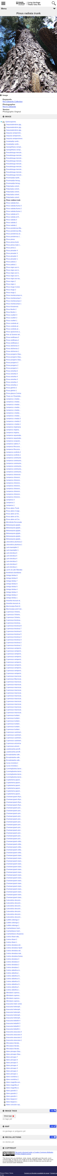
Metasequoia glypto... (13, 525)
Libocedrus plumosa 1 (14, 545)
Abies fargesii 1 (11, 1102)
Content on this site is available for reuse (36, 1173)
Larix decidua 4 (11, 559)
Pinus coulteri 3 (11, 315)
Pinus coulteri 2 (11, 318)
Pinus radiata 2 (11, 222)
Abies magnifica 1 (12, 1088)
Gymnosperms (10, 122)
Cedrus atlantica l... (13, 973)
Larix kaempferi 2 (12, 547)
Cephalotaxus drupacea (14, 934)
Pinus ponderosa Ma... (14, 228)
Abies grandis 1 (11, 1096)
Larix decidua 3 (11, 561)
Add (52, 1111)
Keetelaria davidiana (13, 573)
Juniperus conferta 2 (13, 452)
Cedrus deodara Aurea (14, 956)
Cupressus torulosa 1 (13, 645)
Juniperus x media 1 (13, 424)
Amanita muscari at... (13, 601)
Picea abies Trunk (12, 508)
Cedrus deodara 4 (12, 959)
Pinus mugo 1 (11, 292)
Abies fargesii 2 (11, 1099)
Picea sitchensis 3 (12, 346)
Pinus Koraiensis (12, 307)
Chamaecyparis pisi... (14, 808)
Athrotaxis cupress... (13, 993)
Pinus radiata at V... (13, 214)
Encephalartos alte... (13, 755)
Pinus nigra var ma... (13, 278)
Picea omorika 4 (12, 377)
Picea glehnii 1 (11, 391)
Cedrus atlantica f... (13, 987)
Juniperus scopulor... (13, 441)
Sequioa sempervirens (14, 138)
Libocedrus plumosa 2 (14, 542)
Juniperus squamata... (14, 435)
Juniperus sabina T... (13, 444)
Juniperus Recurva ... (13, 447)
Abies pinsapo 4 (12, 1065)
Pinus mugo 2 (11, 290)
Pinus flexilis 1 (11, 312)
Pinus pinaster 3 (12, 253)
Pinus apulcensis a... (13, 332)
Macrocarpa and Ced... (14, 609)
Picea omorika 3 (12, 379)
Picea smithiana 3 (12, 337)
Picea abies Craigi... (13, 511)
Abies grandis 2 (11, 1093)
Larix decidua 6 (11, 553)
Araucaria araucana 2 (14, 1037)
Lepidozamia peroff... (13, 749)
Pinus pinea (10, 239)
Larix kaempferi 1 (12, 550)
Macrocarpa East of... (13, 606)
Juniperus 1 (10, 505)
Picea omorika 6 (12, 371)
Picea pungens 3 (12, 363)
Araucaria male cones (14, 1004)
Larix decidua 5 (11, 556)
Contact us (53, 1173)
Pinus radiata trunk (13, 200)
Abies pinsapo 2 (12, 1071)
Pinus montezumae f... (14, 298)
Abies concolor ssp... (13, 1105)
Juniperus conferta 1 (13, 455)
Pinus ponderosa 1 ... (13, 236)
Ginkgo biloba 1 (11, 598)
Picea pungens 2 (12, 365)
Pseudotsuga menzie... (14, 152)
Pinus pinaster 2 (12, 256)
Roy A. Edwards (9, 106)
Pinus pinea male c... (13, 245)
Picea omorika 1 (12, 385)
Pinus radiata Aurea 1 (14, 211)
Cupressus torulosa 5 (13, 634)
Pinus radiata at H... (13, 217)
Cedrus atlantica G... (13, 976)
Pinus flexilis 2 (11, 309)
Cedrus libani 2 (11, 939)
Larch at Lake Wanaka (14, 570)
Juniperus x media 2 (13, 421)
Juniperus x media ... (13, 399)
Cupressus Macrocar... (14, 679)
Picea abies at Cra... (13, 519)
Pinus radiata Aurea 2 (14, 208)
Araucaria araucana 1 (14, 1040)
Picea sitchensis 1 (12, 351)
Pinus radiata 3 (11, 220)
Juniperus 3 (10, 500)
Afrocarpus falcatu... (13, 1043)
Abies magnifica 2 (12, 1085)
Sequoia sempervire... (14, 133)
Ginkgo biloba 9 (11, 575)
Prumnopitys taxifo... (13, 178)
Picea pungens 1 (12, 368)
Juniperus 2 (10, 503)
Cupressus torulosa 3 (13, 640)
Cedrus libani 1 (11, 942)
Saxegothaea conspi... (14, 147)
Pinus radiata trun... (13, 203)
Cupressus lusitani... (13, 715)
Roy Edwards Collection (13, 101)
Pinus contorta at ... (13, 323)
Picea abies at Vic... (13, 514)
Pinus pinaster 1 (12, 259)
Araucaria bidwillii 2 (13, 1026)
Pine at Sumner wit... (13, 335)
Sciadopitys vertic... (13, 141)
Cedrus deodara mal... (14, 953)
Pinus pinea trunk (12, 242)
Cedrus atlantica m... (13, 970)
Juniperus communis (13, 458)
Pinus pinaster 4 (12, 250)
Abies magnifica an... (13, 1082)
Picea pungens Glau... (14, 354)
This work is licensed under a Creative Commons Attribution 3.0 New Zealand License (34, 1153)
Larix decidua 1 (11, 567)
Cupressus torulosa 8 (13, 626)
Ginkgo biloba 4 (11, 589)
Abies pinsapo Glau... (13, 1051)
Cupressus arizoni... (13, 746)
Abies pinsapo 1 (12, 1074)
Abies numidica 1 (12, 1077)
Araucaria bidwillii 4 (13, 1021)
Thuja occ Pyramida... (14, 396)
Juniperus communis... (14, 461)
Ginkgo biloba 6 (11, 584)
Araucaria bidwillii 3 (13, 1023)
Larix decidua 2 (11, 564)
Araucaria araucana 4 (14, 1032)
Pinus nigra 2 (11, 281)
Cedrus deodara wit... (13, 945)
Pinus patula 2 (11, 262)
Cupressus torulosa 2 (13, 643)
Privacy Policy (4, 1173)
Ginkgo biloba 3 (11, 592)
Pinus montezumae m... (14, 295)
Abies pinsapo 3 (12, 1068)
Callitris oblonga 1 (12, 925)
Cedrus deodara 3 (12, 962)
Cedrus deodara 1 (12, 967)
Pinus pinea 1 (11, 248)
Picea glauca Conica (13, 393)
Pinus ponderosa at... (13, 234)
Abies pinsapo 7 (12, 1057)
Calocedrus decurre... (14, 900)
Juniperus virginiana (13, 427)
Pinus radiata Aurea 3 (14, 206)
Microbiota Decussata (14, 522)
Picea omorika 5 (12, 374)
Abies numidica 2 (12, 1079)
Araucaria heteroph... (13, 1007)
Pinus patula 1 (11, 264)
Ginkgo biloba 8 (11, 578)
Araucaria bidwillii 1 (13, 1029)
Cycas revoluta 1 (12, 766)
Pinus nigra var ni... (13, 267)
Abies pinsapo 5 (12, 1063)
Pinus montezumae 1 (13, 304)
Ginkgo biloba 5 (11, 587)
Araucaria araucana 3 (14, 1035)
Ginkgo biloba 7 (11, 581)
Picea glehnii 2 (11, 388)
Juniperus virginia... (13, 430)
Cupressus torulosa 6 (13, 631)
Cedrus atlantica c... (13, 990)
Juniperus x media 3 (13, 419)
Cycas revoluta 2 (12, 763)
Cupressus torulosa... (13, 620)
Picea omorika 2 (12, 382)
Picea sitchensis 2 (12, 349)
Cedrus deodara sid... (14, 951)
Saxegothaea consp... (14, 150)
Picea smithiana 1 (12, 343)
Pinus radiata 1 (11, 225)
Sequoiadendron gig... (14, 124)
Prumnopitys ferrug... (13, 180)
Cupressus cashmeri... (14, 732)
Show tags (8, 1116)
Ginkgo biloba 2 (11, 595)
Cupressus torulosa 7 (13, 629)
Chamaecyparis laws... (14, 855)
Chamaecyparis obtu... (14, 841)
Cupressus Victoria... (13, 612)
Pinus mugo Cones (13, 287)
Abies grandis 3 (11, 1091)
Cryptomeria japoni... (13, 780)
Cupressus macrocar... (14, 676)
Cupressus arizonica (13, 743)
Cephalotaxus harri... (13, 928)
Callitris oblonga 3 (12, 920)
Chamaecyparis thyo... (14, 797)
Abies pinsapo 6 (12, 1060)
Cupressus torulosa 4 (13, 637)
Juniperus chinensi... (13, 477)
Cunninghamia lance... (14, 769)
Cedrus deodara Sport (14, 948)
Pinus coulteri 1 (11, 321)
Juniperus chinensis (13, 475)
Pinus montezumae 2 (13, 301)
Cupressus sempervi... (14, 648)
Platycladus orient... (13, 186)
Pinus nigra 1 (11, 284)
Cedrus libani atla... (13, 937)
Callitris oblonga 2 (12, 923)
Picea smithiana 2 (12, 340)
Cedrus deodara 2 (12, 965)
